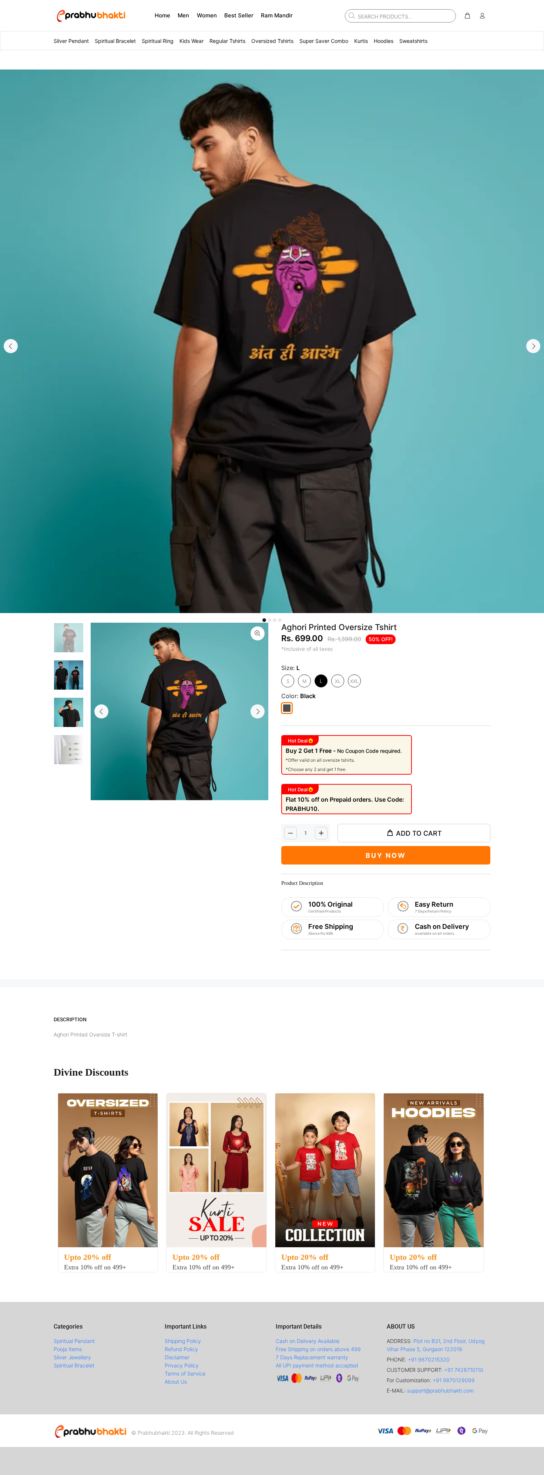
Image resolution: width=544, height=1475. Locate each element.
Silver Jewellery (72, 1357)
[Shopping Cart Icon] (467, 16)
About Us (176, 1381)
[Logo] (91, 1431)
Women (207, 15)
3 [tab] (274, 620)
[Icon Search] (351, 15)
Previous (11, 346)
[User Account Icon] (482, 16)
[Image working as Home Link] (91, 15)
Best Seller (238, 15)
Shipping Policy (183, 1341)
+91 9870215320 (429, 1359)
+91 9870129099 (454, 1380)
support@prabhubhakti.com (440, 1390)
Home (162, 15)
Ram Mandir (277, 15)
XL (337, 681)
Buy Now (386, 855)
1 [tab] (264, 620)
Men (183, 15)
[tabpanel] (272, 341)
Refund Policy (181, 1349)
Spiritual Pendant (74, 1341)
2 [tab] (269, 620)
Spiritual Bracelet (74, 1365)
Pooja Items (68, 1349)
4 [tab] (280, 620)
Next (533, 346)
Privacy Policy (182, 1365)
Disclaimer (177, 1357)
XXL (354, 681)
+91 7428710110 (463, 1370)
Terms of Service (185, 1373)
